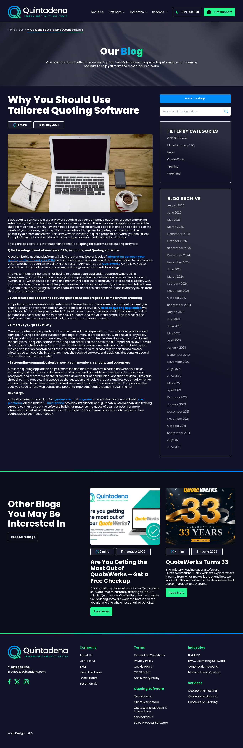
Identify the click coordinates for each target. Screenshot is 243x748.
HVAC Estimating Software (206, 661)
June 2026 (174, 213)
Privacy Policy (143, 661)
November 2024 (178, 262)
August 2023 (175, 312)
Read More (101, 611)
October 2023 (177, 298)
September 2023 (179, 305)
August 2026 (175, 205)
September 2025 (179, 248)
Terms (139, 648)
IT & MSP (194, 655)
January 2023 (176, 348)
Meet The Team (91, 672)
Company (88, 648)
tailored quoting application (121, 308)
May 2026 (174, 220)
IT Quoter (85, 399)
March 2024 (175, 277)
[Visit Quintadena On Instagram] (26, 681)
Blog (21, 29)
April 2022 (174, 390)
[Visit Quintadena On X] (17, 681)
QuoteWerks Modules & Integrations (150, 709)
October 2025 (177, 241)
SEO (30, 733)
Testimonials (88, 683)
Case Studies (88, 678)
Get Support (223, 12)
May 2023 (173, 333)
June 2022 (174, 376)
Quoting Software (149, 689)
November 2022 (178, 362)
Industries (137, 12)
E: (27, 672)
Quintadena (55, 403)
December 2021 (178, 412)
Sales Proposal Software (151, 723)
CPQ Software (177, 138)
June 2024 (174, 269)
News (171, 152)
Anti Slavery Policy (146, 678)
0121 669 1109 (190, 12)
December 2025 (178, 234)
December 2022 (178, 355)
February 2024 (177, 284)
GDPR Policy (142, 672)
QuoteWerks (111, 264)
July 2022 (173, 369)
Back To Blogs (195, 98)
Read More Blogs (23, 537)
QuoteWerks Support (203, 696)
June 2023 (174, 326)
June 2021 (174, 447)
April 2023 (174, 340)
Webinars (174, 174)
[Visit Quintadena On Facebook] (9, 681)
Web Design (16, 733)
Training (172, 167)
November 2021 (178, 419)
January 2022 (176, 404)
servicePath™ (143, 717)
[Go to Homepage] (37, 12)
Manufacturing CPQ (181, 145)
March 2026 (175, 227)
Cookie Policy (143, 666)
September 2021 (178, 433)
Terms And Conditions (149, 655)
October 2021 (176, 426)
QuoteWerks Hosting (202, 691)
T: (19, 667)
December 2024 (178, 255)
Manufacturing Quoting (204, 672)
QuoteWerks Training (203, 702)
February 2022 (177, 397)
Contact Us (88, 661)
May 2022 (173, 383)
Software (115, 12)
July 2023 (173, 319)
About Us (97, 12)
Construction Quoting (203, 666)
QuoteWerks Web (146, 702)
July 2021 (173, 440)
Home (11, 29)
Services (158, 12)
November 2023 (178, 291)
